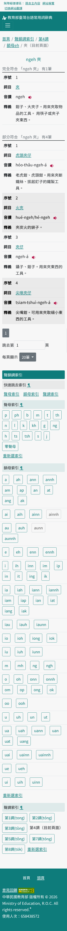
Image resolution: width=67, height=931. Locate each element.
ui (6, 782)
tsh (27, 436)
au (7, 527)
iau (7, 624)
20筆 (26, 357)
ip (58, 565)
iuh (20, 651)
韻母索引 (31, 394)
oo (7, 703)
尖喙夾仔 (23, 292)
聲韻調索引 (24, 38)
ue (7, 768)
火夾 (19, 207)
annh (49, 479)
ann (33, 479)
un (32, 717)
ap (22, 490)
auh (21, 527)
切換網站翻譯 (13, 8)
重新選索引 (13, 455)
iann (35, 590)
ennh (49, 552)
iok (52, 638)
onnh (50, 679)
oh (18, 679)
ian (38, 600)
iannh (54, 590)
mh (20, 665)
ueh (21, 768)
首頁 (6, 38)
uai (7, 754)
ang (8, 500)
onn (33, 679)
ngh (49, 665)
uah (21, 730)
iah (20, 590)
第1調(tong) (15, 817)
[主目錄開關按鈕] (7, 25)
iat (52, 600)
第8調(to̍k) (14, 849)
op (22, 689)
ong (37, 689)
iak (24, 611)
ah (18, 479)
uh (18, 717)
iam (8, 600)
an (35, 490)
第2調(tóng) (42, 817)
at (48, 490)
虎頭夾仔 (23, 155)
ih (16, 565)
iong (36, 638)
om (7, 689)
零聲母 (10, 446)
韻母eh (13, 45)
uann (38, 730)
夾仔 (19, 246)
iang (8, 611)
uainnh (45, 754)
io (6, 638)
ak (22, 500)
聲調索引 (50, 394)
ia (6, 590)
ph (16, 415)
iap (23, 600)
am (7, 490)
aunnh (10, 538)
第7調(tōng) (42, 838)
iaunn (41, 624)
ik (45, 576)
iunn (36, 651)
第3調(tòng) (15, 828)
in (6, 576)
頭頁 (40, 877)
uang (24, 741)
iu (6, 651)
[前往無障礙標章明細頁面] (26, 890)
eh (18, 552)
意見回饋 (9, 890)
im (45, 565)
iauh (23, 624)
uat (7, 741)
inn (30, 565)
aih (20, 514)
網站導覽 (48, 3)
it (18, 576)
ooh (21, 703)
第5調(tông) (15, 838)
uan (55, 730)
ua (7, 730)
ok (52, 689)
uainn (24, 754)
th (57, 415)
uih (20, 782)
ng (55, 425)
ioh (20, 638)
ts (15, 436)
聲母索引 (11, 394)
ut (45, 717)
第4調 (44, 38)
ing (32, 576)
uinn (36, 782)
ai (6, 514)
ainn (35, 514)
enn (33, 552)
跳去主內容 (32, 3)
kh (34, 425)
